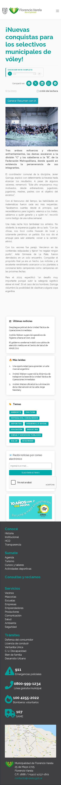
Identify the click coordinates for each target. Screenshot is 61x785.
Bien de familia (13, 654)
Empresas (10, 604)
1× (39, 74)
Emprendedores (14, 608)
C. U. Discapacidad (15, 650)
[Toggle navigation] (57, 11)
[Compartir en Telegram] (55, 83)
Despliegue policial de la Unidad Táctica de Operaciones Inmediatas (29, 328)
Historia (9, 533)
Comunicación (13, 615)
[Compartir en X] (35, 83)
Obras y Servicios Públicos (26, 435)
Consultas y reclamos (23, 577)
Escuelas (10, 600)
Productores (12, 611)
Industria (32, 429)
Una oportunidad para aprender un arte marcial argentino (31, 367)
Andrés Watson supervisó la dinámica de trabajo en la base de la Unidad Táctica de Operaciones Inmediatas (32, 377)
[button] (16, 126)
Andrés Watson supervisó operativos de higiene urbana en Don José (27, 336)
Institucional (12, 537)
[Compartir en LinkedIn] (42, 83)
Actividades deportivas (18, 568)
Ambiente (16, 412)
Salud (14, 441)
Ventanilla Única (14, 647)
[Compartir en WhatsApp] (48, 83)
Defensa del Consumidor (24, 418)
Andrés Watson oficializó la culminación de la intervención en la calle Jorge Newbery (31, 387)
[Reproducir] (10, 74)
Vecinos (9, 593)
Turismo (9, 561)
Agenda (9, 557)
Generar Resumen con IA (22, 100)
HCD (7, 540)
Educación (16, 429)
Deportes (16, 424)
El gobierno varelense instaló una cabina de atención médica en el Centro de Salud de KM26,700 (29, 345)
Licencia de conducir (17, 643)
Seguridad (27, 441)
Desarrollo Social (36, 424)
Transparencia (13, 544)
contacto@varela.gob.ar (28, 778)
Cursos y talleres (14, 564)
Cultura (30, 412)
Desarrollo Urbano (15, 658)
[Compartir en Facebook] (29, 83)
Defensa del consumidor (19, 639)
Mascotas (10, 596)
